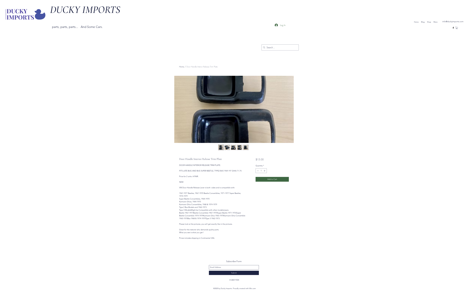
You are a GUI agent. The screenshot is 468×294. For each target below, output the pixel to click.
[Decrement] (257, 171)
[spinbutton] (261, 171)
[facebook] (453, 28)
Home (181, 66)
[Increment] (264, 171)
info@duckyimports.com (452, 21)
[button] (456, 28)
